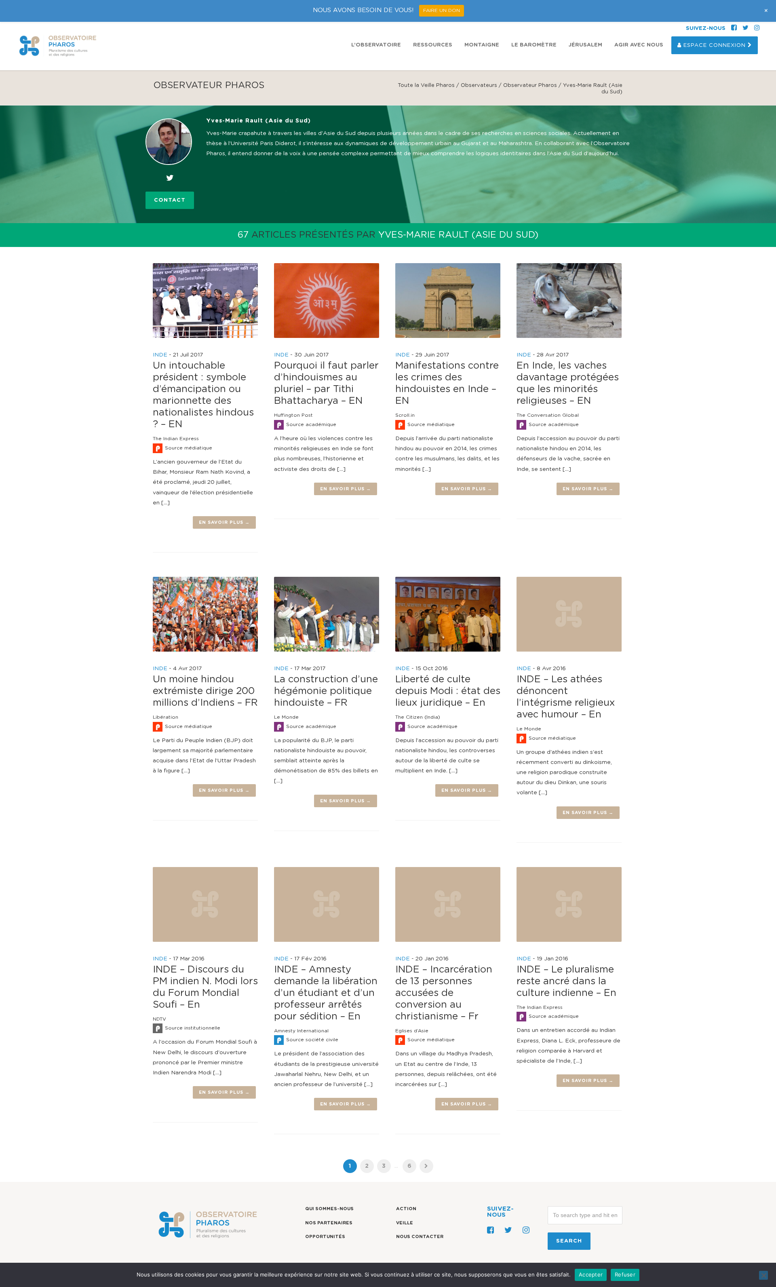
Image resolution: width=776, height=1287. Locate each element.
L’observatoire (376, 45)
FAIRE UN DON (441, 10)
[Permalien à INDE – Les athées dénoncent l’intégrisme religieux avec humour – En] (569, 614)
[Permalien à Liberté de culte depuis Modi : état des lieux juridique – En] (447, 614)
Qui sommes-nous (329, 1209)
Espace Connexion (714, 45)
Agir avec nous (638, 45)
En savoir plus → (224, 522)
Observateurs (479, 85)
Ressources (432, 45)
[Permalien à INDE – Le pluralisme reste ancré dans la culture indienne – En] (569, 904)
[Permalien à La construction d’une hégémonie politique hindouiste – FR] (326, 614)
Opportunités (325, 1236)
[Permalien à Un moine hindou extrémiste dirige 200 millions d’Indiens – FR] (205, 614)
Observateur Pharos (530, 85)
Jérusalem (585, 45)
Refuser (625, 1274)
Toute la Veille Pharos (426, 85)
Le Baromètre (534, 45)
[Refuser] (763, 1275)
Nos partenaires (328, 1223)
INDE (160, 355)
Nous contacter (419, 1236)
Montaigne (481, 45)
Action (406, 1209)
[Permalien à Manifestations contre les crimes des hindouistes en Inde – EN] (447, 300)
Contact (170, 200)
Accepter (591, 1274)
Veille (404, 1223)
